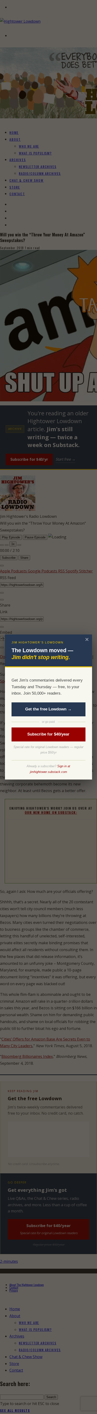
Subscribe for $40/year (48, 734)
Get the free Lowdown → (48, 709)
